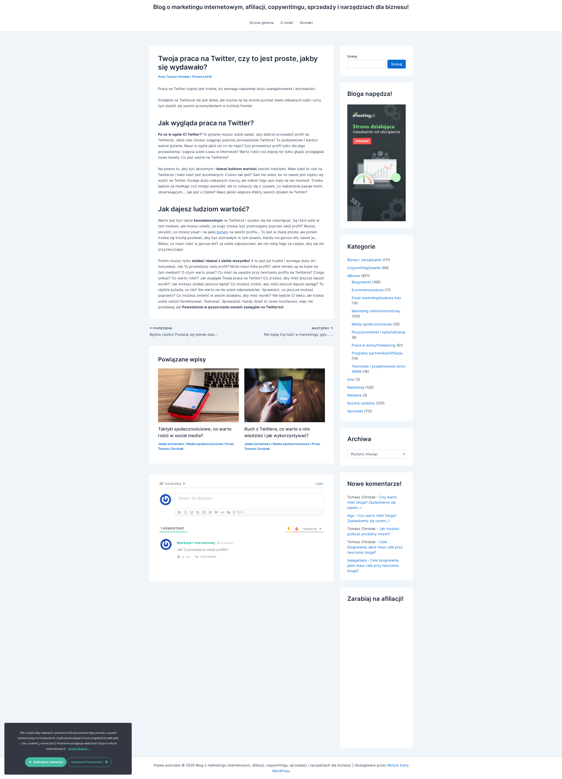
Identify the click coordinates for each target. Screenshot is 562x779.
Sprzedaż (355, 411)
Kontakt (306, 22)
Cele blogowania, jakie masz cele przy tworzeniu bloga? (375, 547)
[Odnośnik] (228, 512)
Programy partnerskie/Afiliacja (377, 353)
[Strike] (198, 512)
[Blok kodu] (222, 512)
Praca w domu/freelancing (373, 345)
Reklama (354, 395)
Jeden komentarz (171, 444)
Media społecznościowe (205, 444)
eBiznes (353, 275)
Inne (350, 379)
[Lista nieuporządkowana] (210, 512)
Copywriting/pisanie (364, 268)
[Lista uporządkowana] (204, 512)
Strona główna (261, 22)
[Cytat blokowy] (216, 512)
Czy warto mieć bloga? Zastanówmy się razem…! (372, 502)
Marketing (355, 387)
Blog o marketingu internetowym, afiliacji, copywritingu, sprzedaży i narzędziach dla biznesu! (281, 7)
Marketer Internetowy (196, 543)
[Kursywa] (185, 512)
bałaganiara (357, 560)
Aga (350, 515)
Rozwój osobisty (361, 403)
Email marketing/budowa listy (376, 298)
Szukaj (352, 56)
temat (221, 232)
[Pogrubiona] (179, 512)
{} (234, 512)
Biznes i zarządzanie (364, 260)
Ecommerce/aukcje (368, 290)
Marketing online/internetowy (376, 311)
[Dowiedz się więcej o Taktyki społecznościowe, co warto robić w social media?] (198, 395)
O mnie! (287, 22)
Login (318, 483)
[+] (240, 512)
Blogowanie (361, 282)
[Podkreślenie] (192, 512)
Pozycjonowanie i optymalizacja (378, 332)
